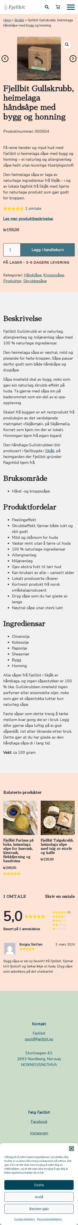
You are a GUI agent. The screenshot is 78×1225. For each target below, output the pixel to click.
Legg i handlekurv (48, 249)
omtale (33, 208)
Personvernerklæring (49, 1219)
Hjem (7, 20)
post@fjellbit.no (39, 1039)
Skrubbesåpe (35, 281)
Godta (39, 1185)
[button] (71, 1148)
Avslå (39, 1197)
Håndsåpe (33, 275)
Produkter (12, 281)
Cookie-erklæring (24, 1219)
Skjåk (49, 450)
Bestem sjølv (39, 1209)
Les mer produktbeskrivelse (28, 218)
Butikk (19, 20)
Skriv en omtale (60, 896)
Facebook (39, 1121)
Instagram (39, 1133)
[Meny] (71, 7)
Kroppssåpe (53, 275)
